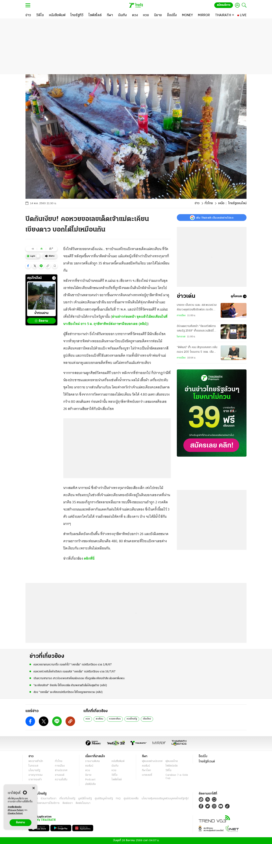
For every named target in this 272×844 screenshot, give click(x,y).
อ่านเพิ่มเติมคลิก (16, 808)
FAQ (118, 798)
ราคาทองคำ (35, 779)
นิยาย (88, 775)
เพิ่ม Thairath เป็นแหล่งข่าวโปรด (214, 217)
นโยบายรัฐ (34, 770)
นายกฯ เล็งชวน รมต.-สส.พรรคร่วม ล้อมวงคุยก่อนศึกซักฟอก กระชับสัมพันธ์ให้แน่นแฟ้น (197, 308)
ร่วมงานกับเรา (48, 798)
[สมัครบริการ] (212, 413)
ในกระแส (181, 336)
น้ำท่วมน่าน (41, 313)
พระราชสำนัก (35, 761)
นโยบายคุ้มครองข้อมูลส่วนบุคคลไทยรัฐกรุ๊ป (165, 798)
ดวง (87, 770)
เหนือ (221, 203)
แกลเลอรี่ (147, 775)
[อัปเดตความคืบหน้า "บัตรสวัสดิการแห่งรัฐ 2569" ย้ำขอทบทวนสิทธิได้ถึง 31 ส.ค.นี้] (234, 331)
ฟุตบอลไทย (171, 761)
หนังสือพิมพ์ (118, 761)
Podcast (90, 779)
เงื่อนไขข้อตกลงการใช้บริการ (44, 803)
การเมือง (181, 315)
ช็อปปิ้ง (203, 756)
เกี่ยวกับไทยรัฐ (67, 798)
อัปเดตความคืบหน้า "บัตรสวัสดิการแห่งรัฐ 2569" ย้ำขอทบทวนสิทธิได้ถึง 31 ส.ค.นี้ (196, 329)
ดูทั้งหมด (236, 296)
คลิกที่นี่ (89, 558)
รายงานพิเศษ (92, 761)
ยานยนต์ (59, 775)
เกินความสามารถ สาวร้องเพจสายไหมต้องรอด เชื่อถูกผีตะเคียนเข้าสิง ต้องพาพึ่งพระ (79, 678)
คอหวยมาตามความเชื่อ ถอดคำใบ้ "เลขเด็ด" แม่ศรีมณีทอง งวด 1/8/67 (72, 664)
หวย (88, 719)
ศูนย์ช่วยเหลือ (131, 798)
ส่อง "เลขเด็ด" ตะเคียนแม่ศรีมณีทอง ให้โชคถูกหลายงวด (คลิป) (68, 692)
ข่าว (197, 203)
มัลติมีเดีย (90, 784)
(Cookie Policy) (15, 813)
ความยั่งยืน (61, 779)
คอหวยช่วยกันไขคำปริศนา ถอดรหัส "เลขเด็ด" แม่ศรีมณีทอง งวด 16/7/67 (74, 671)
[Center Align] (33, 788)
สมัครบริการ (223, 5)
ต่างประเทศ (61, 770)
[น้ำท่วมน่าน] (41, 296)
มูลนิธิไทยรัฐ (85, 798)
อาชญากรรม (35, 775)
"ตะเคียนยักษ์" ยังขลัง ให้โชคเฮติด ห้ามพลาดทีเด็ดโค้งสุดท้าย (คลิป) (70, 685)
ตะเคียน (99, 719)
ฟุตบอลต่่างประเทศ (152, 761)
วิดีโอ (114, 775)
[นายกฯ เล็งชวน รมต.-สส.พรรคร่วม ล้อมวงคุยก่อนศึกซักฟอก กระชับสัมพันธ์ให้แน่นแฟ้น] (234, 310)
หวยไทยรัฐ (132, 719)
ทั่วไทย (209, 203)
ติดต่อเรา (68, 803)
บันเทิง (115, 765)
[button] (28, 265)
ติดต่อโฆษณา (83, 803)
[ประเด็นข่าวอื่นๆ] (54, 278)
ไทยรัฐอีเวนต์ (207, 761)
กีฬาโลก (146, 770)
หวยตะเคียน (115, 719)
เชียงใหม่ (147, 719)
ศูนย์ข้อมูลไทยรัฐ (104, 798)
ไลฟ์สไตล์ (117, 779)
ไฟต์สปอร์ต (171, 765)
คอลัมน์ (89, 765)
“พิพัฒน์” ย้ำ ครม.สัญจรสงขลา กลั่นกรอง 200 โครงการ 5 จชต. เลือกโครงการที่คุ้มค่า (197, 350)
